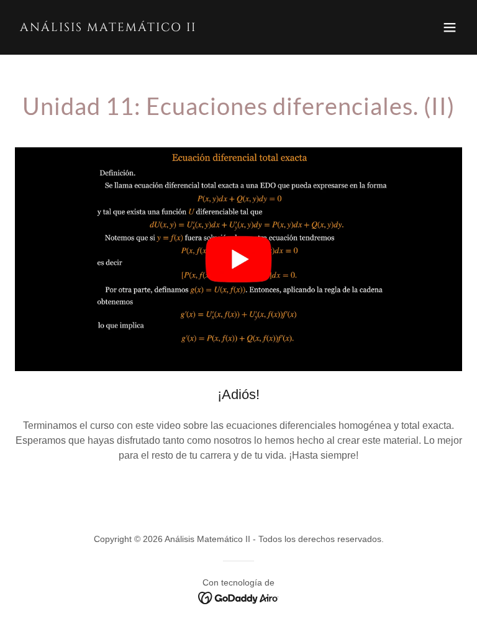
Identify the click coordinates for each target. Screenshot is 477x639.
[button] (449, 27)
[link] (108, 27)
